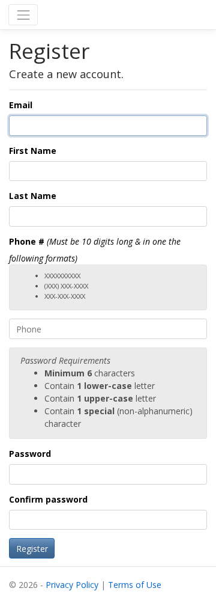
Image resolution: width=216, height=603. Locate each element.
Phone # (26, 241)
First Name (32, 150)
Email (20, 105)
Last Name (32, 195)
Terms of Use (134, 584)
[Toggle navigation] (23, 14)
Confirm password (48, 499)
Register (32, 548)
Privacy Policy (72, 584)
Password (30, 453)
